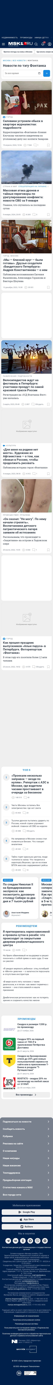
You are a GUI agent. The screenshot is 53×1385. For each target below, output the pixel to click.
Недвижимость (10, 38)
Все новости (19, 61)
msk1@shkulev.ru (39, 1275)
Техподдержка (11, 1172)
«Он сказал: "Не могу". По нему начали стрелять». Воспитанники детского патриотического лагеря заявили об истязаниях (24, 525)
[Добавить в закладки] (48, 145)
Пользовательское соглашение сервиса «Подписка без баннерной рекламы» (26, 1329)
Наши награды (11, 1158)
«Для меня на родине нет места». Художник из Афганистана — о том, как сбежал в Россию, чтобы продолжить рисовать (21, 456)
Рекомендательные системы (26, 1324)
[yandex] (45, 1241)
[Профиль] (49, 44)
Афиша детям (42, 38)
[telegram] (8, 1241)
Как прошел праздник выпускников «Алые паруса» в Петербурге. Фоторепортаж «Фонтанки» (24, 647)
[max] (30, 1241)
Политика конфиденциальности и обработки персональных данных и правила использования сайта (26, 1335)
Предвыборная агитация (17, 1180)
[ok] (23, 1241)
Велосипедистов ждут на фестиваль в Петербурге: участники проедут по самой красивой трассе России (23, 385)
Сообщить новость (14, 1129)
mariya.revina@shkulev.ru (17, 1289)
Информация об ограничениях (26, 1316)
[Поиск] (36, 44)
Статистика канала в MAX (18, 1187)
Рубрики (8, 1136)
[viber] (37, 1241)
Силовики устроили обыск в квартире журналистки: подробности (23, 124)
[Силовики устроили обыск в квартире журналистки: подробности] (26, 98)
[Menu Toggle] (3, 44)
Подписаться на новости (17, 1121)
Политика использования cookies (26, 1320)
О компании (10, 1150)
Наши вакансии (12, 1165)
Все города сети (12, 1194)
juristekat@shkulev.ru (30, 1281)
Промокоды (26, 38)
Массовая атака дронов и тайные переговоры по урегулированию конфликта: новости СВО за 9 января (23, 195)
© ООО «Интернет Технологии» (26, 1366)
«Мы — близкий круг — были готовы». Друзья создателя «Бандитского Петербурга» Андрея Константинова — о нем (25, 265)
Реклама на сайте (13, 1143)
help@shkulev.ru (32, 1283)
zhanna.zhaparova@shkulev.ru (17, 1299)
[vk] (15, 1241)
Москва (7, 61)
